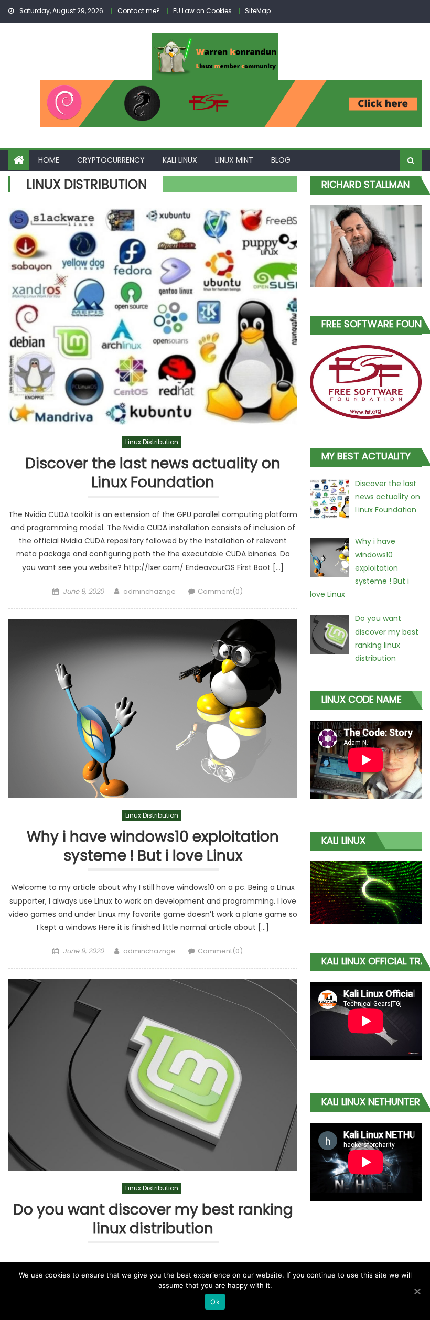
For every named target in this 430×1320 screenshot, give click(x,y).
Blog (281, 160)
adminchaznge (149, 591)
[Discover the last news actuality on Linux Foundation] (152, 316)
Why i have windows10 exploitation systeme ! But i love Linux (153, 847)
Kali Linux (180, 160)
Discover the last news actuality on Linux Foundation (153, 473)
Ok (215, 1301)
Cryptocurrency (111, 160)
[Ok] (417, 1291)
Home (48, 160)
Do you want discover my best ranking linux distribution (153, 1219)
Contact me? (138, 10)
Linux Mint (234, 160)
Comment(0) (220, 591)
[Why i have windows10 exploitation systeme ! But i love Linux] (152, 708)
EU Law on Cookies (202, 10)
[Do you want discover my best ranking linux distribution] (152, 1075)
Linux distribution (151, 441)
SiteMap (258, 10)
